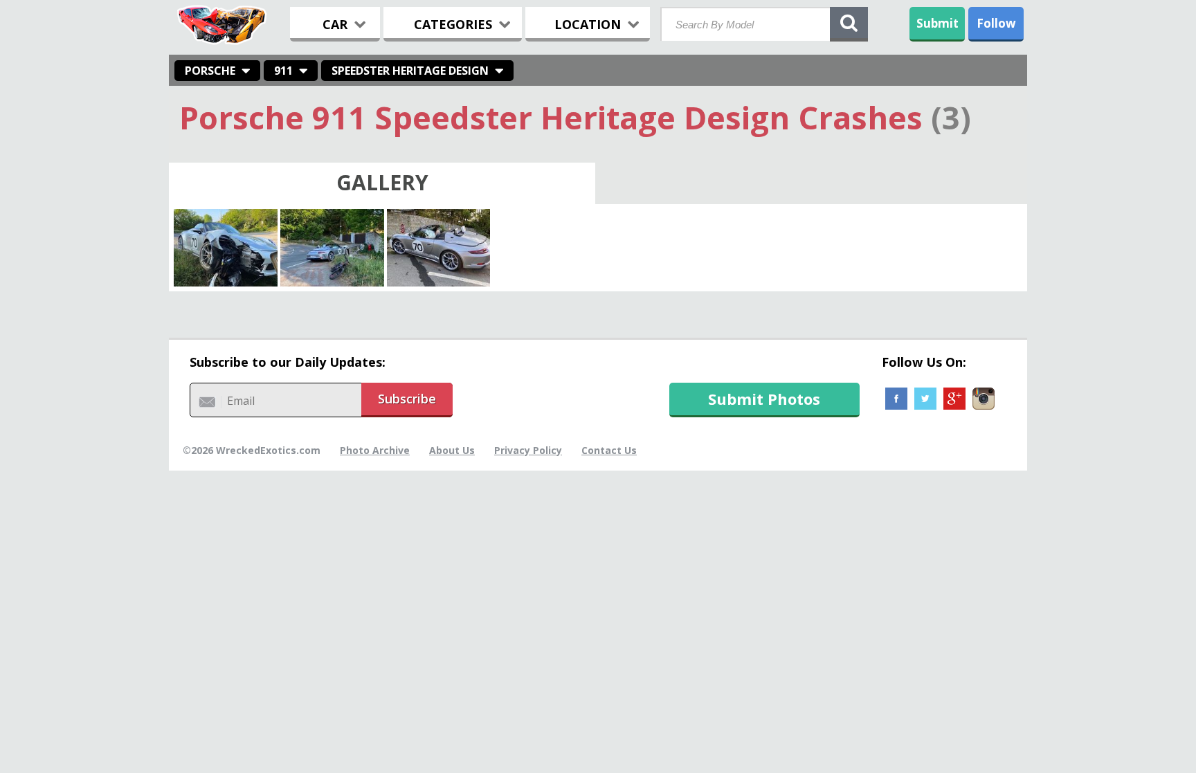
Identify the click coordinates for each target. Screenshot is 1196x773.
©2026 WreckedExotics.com (251, 450)
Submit (937, 23)
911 (283, 70)
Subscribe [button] (407, 398)
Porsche (210, 70)
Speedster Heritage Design (410, 70)
